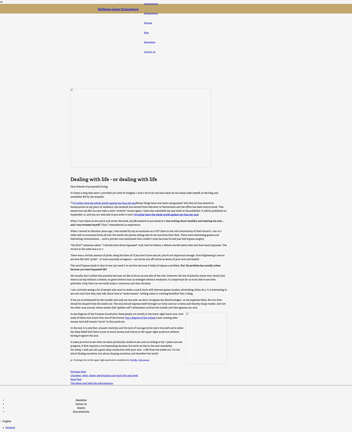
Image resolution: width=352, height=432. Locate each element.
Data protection (81, 411)
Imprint (81, 407)
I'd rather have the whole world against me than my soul (166, 214)
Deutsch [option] (10, 427)
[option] (179, 428)
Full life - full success (139, 360)
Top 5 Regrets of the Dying (140, 317)
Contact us (81, 403)
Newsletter (81, 400)
